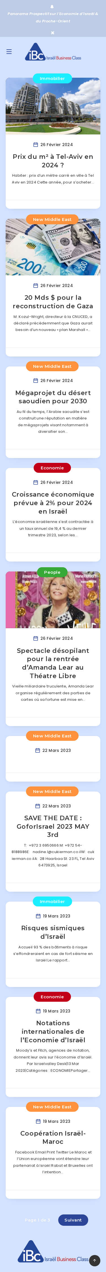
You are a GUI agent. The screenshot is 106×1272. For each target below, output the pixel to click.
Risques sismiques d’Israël (53, 932)
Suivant (73, 1220)
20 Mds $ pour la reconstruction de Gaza (53, 302)
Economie (52, 468)
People (52, 572)
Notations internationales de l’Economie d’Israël (52, 1031)
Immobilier (52, 78)
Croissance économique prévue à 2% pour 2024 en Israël (53, 503)
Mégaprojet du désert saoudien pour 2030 (53, 397)
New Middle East (52, 219)
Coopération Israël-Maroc (53, 1138)
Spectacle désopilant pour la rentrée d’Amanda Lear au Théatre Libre (53, 663)
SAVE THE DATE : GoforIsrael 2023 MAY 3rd (53, 826)
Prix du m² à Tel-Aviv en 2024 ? (53, 161)
